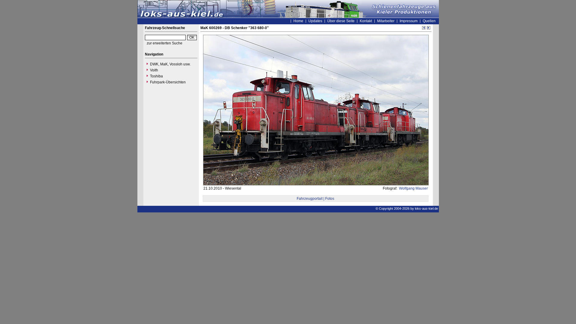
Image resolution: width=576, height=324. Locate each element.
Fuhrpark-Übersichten (168, 82)
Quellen (429, 21)
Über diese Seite (341, 21)
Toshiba (156, 76)
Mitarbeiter (385, 21)
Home (298, 21)
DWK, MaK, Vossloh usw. (170, 64)
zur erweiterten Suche (164, 43)
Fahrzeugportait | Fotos (315, 198)
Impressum (409, 21)
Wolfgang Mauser (413, 188)
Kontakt (366, 21)
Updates (315, 21)
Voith (154, 70)
